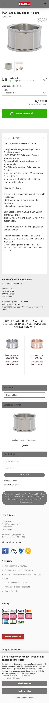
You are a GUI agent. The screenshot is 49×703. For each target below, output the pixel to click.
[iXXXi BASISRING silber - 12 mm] (24, 37)
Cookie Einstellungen (13, 591)
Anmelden (24, 475)
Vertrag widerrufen (13, 637)
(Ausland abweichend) (26, 81)
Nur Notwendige (24, 691)
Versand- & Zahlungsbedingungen (19, 570)
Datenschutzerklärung (10, 678)
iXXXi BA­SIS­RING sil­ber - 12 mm (24, 440)
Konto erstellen (10, 481)
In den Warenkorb (24, 113)
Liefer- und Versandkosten (16, 583)
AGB (6, 578)
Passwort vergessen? (12, 484)
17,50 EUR (24, 446)
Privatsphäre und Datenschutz (17, 587)
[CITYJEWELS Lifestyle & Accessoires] (24, 4)
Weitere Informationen (24, 698)
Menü (4, 4)
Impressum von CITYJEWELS (16, 566)
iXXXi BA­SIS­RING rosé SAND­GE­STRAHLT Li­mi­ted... (36, 356)
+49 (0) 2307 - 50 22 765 (15, 537)
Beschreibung (13, 138)
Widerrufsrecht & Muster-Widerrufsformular (23, 574)
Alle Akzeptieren (24, 683)
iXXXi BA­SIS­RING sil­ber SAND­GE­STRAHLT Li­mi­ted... (12, 356)
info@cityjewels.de (16, 534)
